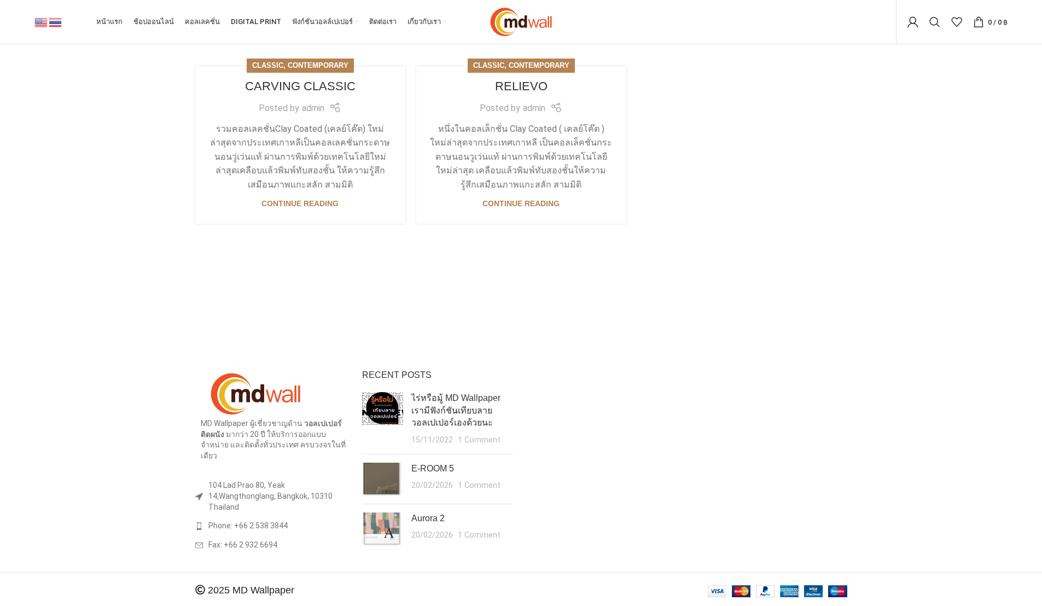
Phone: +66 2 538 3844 (248, 525)
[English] (41, 21)
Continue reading (300, 203)
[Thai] (56, 21)
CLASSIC (267, 65)
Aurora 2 (428, 518)
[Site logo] (521, 21)
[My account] (913, 22)
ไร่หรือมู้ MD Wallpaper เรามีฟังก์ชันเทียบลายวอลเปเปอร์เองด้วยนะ (455, 410)
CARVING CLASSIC (300, 86)
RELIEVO (521, 86)
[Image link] (255, 393)
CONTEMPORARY (318, 65)
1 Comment (479, 440)
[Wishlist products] (957, 22)
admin (313, 108)
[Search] (935, 22)
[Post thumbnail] (382, 419)
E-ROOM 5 (432, 468)
